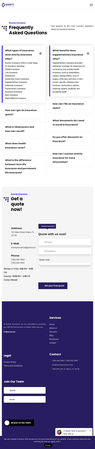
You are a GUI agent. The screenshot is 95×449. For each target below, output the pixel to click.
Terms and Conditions (13, 366)
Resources (54, 339)
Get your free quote (54, 285)
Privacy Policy (10, 362)
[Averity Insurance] (8, 5)
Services (53, 332)
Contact (52, 343)
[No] (92, 442)
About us (53, 328)
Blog (51, 335)
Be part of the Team (21, 422)
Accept (48, 445)
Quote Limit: (44, 260)
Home (52, 324)
